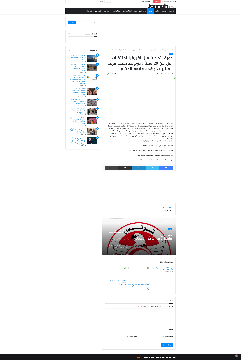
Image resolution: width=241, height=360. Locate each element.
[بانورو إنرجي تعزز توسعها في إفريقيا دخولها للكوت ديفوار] (92, 58)
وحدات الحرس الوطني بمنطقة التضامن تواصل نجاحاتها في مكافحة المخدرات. (79, 91)
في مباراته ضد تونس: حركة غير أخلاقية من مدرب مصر (163, 269)
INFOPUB (139, 357)
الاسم (171, 329)
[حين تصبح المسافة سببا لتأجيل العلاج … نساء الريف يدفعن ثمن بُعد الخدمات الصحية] (92, 67)
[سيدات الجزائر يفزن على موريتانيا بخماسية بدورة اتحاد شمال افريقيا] (138, 274)
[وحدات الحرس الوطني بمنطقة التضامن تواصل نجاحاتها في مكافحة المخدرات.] (92, 91)
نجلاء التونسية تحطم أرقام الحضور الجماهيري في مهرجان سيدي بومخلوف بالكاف (78, 121)
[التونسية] (161, 5)
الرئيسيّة (171, 11)
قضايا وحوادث (127, 11)
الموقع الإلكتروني (132, 336)
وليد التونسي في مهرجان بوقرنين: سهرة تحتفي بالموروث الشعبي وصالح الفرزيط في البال (78, 141)
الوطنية (164, 11)
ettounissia (167, 74)
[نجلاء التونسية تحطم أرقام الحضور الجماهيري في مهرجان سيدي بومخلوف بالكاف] (92, 120)
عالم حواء (89, 11)
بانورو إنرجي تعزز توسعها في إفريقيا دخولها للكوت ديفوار (78, 57)
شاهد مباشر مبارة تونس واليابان (118, 281)
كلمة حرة (98, 11)
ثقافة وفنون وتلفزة (140, 11)
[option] (139, 236)
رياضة (151, 11)
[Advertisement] (139, 30)
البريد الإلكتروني (168, 336)
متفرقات (106, 11)
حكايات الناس (116, 11)
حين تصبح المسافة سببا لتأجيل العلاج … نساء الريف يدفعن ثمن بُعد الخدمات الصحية (77, 67)
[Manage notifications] (236, 355)
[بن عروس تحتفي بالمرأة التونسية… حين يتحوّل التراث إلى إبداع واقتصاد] (92, 111)
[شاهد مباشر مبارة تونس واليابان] (115, 273)
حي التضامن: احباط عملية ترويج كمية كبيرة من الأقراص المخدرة (78, 101)
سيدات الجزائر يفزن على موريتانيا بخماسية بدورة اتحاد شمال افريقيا (138, 286)
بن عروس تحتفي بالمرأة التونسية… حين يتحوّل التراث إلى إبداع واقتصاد (77, 110)
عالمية (157, 11)
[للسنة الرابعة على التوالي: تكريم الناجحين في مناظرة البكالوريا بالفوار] (92, 131)
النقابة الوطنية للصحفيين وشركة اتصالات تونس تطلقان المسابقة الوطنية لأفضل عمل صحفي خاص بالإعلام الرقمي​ (118, 1)
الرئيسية (169, 50)
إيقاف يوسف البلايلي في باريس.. (154, 237)
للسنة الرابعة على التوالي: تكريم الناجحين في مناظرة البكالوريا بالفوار (77, 131)
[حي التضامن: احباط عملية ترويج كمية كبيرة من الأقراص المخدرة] (92, 102)
